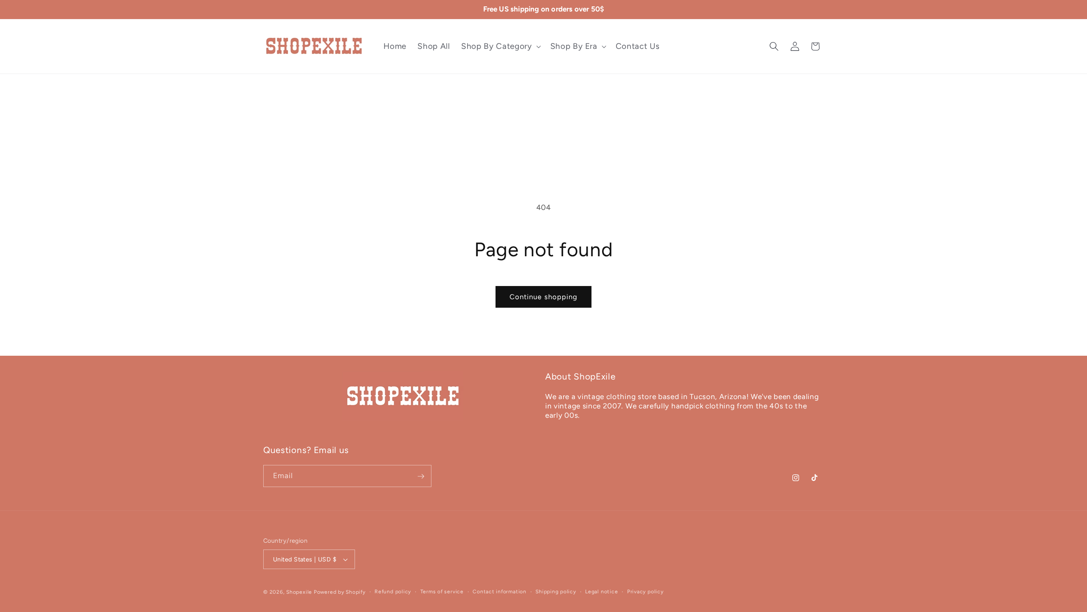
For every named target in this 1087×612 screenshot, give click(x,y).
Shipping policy (555, 592)
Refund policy (393, 592)
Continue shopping (544, 296)
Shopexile (299, 592)
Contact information (500, 592)
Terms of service (442, 592)
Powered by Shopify (340, 592)
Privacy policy (645, 592)
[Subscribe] (421, 476)
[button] (500, 46)
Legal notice (601, 592)
